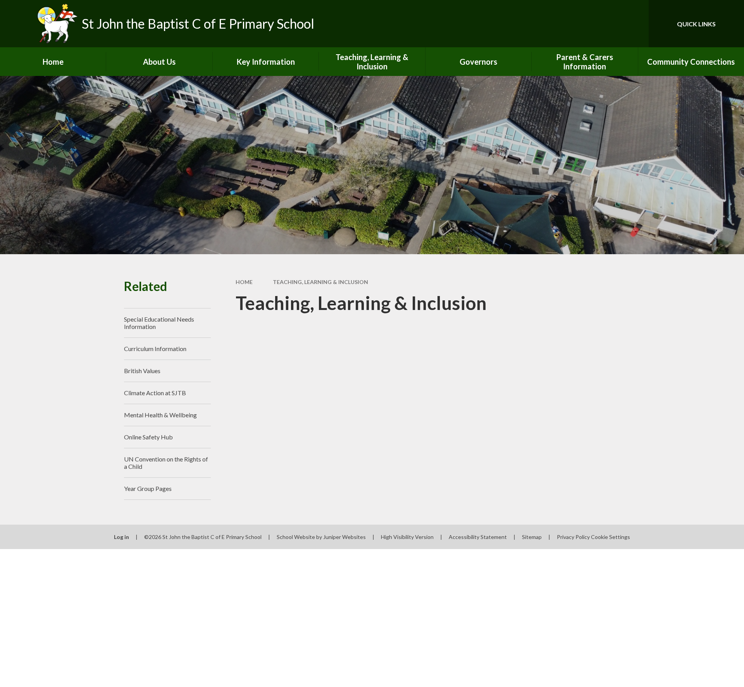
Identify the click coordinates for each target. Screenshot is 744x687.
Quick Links (696, 24)
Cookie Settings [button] (610, 537)
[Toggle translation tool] (608, 23)
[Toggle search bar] (635, 23)
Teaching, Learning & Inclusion (320, 282)
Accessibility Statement (478, 537)
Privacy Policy (573, 537)
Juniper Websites (344, 537)
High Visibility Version (407, 537)
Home (244, 282)
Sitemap (532, 537)
